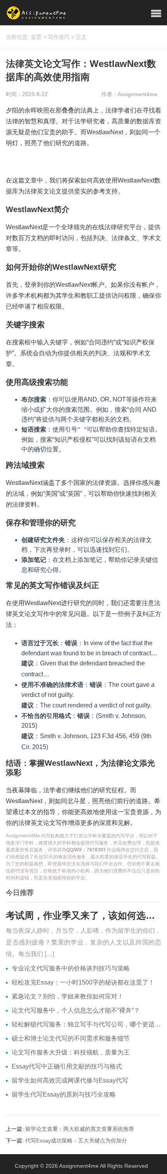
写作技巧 (59, 37)
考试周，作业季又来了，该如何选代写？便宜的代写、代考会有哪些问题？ (83, 915)
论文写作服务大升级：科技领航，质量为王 (71, 1052)
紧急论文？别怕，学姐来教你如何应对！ (68, 996)
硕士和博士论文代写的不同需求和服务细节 (71, 1038)
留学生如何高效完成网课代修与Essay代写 (70, 1080)
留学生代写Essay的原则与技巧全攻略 (64, 1094)
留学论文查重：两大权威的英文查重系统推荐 (79, 1129)
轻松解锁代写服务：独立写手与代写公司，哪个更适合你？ (86, 1024)
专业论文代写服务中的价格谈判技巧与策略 (71, 968)
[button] (156, 14)
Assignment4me (79, 1166)
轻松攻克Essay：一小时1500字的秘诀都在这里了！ (83, 982)
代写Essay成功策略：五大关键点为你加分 (76, 1140)
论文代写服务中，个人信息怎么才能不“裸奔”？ (76, 1010)
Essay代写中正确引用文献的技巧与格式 (67, 1066)
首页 (36, 37)
